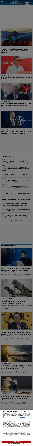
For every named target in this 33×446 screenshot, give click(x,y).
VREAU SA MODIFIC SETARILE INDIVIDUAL (16, 443)
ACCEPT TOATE (16, 441)
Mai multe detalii (22, 417)
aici (11, 423)
